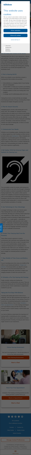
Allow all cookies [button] (15, 35)
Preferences (8, 47)
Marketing (7, 51)
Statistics (7, 49)
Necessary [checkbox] (8, 45)
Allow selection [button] (15, 30)
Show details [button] (15, 40)
